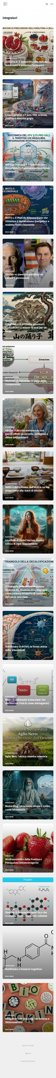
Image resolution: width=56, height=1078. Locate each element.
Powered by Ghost (28, 1061)
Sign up (28, 1053)
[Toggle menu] (52, 4)
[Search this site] (47, 4)
